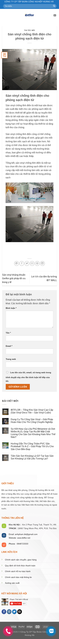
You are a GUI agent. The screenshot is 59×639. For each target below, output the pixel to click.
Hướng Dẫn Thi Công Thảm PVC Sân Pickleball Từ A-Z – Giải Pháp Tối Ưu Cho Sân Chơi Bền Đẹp (32, 446)
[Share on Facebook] (21, 263)
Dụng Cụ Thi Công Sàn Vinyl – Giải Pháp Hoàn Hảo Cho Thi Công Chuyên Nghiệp (32, 420)
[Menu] (4, 15)
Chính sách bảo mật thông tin (18, 577)
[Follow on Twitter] (14, 611)
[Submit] (54, 6)
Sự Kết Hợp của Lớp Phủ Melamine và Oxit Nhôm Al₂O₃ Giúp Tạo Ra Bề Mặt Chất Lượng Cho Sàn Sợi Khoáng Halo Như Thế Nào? (33, 433)
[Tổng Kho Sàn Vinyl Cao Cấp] (29, 15)
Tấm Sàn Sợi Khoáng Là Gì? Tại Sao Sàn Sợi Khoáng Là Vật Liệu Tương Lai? (32, 457)
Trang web (11, 359)
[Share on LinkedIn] (42, 263)
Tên (8, 333)
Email (9, 346)
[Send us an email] (19, 611)
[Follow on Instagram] (9, 611)
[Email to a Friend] (32, 263)
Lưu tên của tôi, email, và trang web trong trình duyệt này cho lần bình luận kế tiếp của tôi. (28, 376)
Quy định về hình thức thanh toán (20, 566)
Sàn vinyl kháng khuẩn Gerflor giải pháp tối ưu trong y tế (13, 278)
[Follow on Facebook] (4, 611)
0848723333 (22, 544)
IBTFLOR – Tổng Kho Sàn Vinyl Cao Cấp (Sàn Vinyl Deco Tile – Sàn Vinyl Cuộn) (32, 411)
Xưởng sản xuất (12, 583)
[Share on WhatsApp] (16, 263)
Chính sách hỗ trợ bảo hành (18, 571)
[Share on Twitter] (26, 263)
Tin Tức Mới (29, 30)
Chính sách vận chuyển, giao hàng (21, 560)
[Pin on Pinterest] (37, 263)
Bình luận (11, 308)
